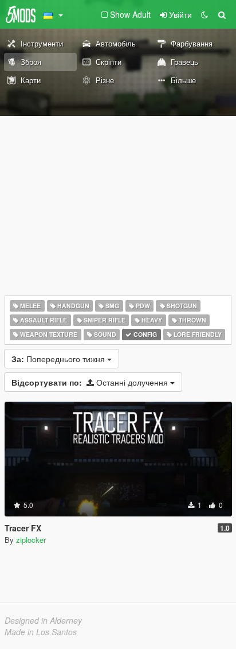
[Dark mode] (204, 14)
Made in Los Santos (41, 632)
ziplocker (31, 539)
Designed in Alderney (43, 620)
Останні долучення (90, 382)
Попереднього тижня (59, 358)
